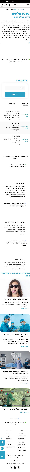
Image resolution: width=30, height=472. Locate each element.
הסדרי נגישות (21, 445)
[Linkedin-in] (15, 467)
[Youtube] (11, 467)
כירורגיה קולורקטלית (9, 447)
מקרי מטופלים (21, 436)
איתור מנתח (2, 457)
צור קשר (21, 442)
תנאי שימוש (21, 448)
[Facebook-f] (18, 467)
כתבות (21, 433)
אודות (21, 430)
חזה (9, 441)
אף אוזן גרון (16, 9)
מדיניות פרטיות (21, 450)
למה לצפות (21, 439)
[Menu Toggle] (28, 5)
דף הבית (22, 9)
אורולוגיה (8, 430)
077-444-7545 (15, 461)
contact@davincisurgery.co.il (15, 464)
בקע (8, 436)
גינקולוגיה (8, 439)
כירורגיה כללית (9, 444)
